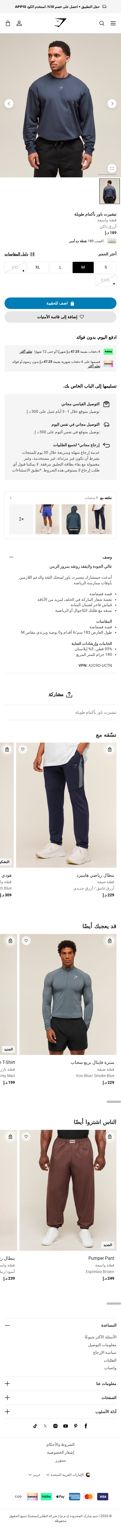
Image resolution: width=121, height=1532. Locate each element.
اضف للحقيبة (57, 303)
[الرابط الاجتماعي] (86, 1426)
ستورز (60, 1460)
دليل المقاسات (16, 254)
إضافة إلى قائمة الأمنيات (57, 316)
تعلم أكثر (26, 352)
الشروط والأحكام (60, 1444)
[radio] (109, 191)
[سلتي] (8, 23)
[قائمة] (113, 23)
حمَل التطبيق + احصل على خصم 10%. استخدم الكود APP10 (57, 6)
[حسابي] (19, 23)
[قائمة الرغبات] (22, 749)
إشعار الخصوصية (60, 1452)
